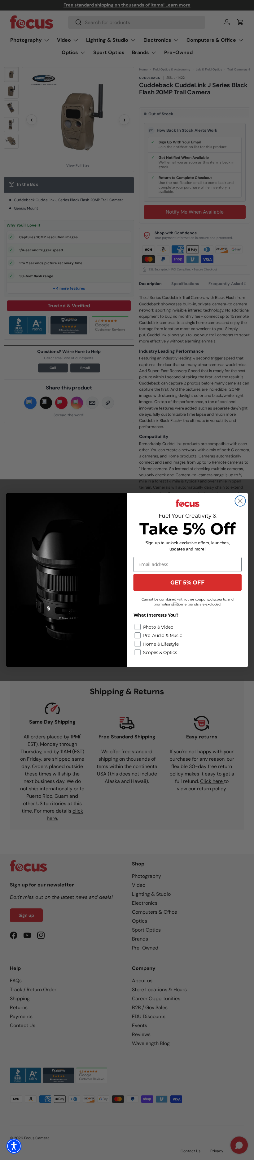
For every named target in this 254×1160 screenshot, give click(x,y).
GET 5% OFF (187, 582)
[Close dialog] (240, 501)
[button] (14, 1146)
